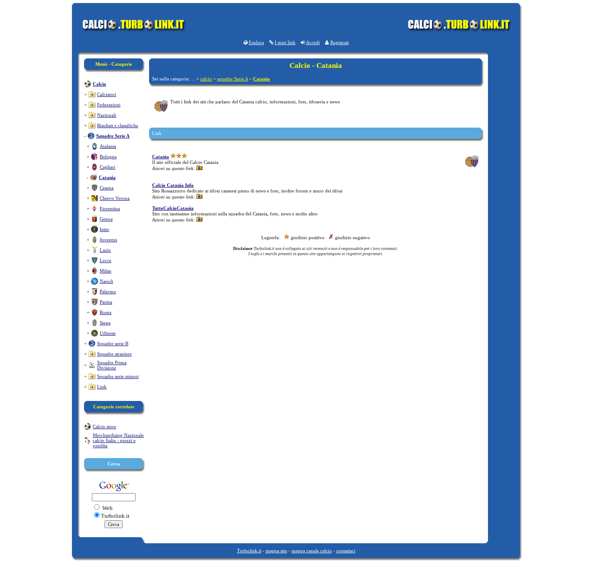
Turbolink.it (249, 550)
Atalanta (108, 146)
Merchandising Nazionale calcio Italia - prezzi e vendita (118, 440)
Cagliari (107, 167)
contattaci (345, 550)
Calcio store (104, 426)
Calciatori (106, 94)
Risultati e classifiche (117, 125)
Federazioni (108, 104)
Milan (105, 270)
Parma (106, 302)
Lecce (105, 260)
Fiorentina (110, 208)
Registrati (339, 42)
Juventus (108, 239)
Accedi (313, 42)
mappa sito (276, 550)
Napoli (106, 281)
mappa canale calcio (312, 550)
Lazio (105, 250)
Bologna (108, 156)
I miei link (285, 42)
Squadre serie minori (118, 376)
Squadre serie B (112, 343)
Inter (104, 229)
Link (102, 386)
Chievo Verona (115, 198)
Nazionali (106, 115)
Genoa (106, 218)
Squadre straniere (114, 353)
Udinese (108, 333)
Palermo (108, 291)
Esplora (256, 42)
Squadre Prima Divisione (112, 365)
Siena (105, 322)
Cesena (107, 187)
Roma (105, 312)
